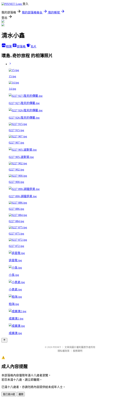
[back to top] (4, 340)
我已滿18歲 (9, 394)
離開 (21, 394)
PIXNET (57, 347)
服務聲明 (77, 350)
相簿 (9, 46)
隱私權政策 (63, 350)
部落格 (21, 46)
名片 (33, 46)
